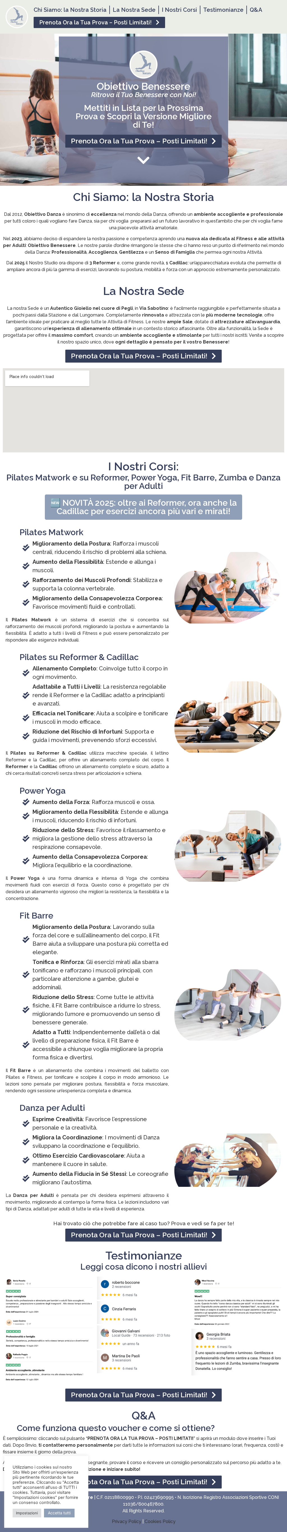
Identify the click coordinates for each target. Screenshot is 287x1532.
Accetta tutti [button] (59, 1512)
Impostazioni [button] (27, 1513)
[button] (99, 22)
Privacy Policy (126, 1521)
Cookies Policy (160, 1521)
